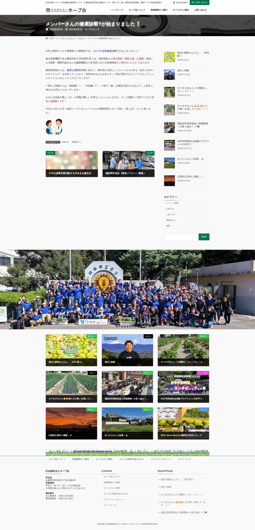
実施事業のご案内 (80, 459)
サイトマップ (184, 459)
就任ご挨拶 (183, 70)
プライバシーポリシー (161, 459)
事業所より (76, 142)
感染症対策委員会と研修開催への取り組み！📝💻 (192, 125)
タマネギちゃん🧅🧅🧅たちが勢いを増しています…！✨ (193, 107)
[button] (4, 289)
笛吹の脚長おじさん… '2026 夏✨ (193, 54)
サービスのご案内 (104, 459)
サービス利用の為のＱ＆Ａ (131, 459)
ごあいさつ (171, 214)
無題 (168, 226)
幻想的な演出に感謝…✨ (190, 176)
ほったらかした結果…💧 (190, 159)
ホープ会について (57, 459)
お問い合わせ (201, 2)
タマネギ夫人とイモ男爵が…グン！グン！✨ (192, 89)
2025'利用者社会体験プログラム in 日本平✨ (193, 143)
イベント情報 (172, 203)
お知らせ (65, 142)
